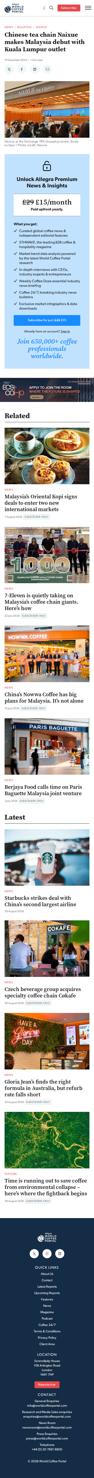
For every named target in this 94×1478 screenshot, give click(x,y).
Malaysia (24, 27)
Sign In (65, 331)
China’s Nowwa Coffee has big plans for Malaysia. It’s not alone (44, 697)
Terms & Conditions (47, 1331)
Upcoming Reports (47, 1293)
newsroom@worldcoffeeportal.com (47, 1427)
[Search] (51, 8)
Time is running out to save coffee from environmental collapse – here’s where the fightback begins (46, 1187)
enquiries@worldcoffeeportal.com (47, 1416)
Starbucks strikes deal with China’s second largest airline (40, 901)
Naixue (41, 27)
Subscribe (69, 8)
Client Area (47, 1344)
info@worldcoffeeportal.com (47, 1405)
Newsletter (47, 1384)
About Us (47, 1274)
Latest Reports (47, 1286)
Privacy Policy (47, 1337)
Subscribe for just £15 (47, 320)
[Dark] (45, 8)
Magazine (47, 1312)
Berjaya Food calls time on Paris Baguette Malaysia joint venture (43, 790)
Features (47, 1299)
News (9, 27)
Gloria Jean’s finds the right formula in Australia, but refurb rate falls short (43, 1088)
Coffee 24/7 (47, 1325)
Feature (11, 1173)
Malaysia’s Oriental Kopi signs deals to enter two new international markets (41, 503)
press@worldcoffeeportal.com (47, 1438)
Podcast (47, 1318)
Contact (47, 1280)
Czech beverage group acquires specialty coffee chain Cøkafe (43, 992)
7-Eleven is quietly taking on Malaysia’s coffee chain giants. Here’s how (41, 602)
